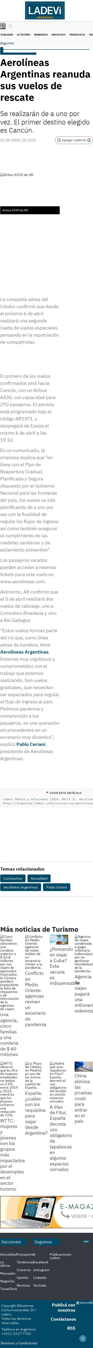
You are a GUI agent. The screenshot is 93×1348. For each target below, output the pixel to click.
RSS (71, 1328)
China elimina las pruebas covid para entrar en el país (83, 1098)
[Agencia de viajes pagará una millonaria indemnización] (84, 954)
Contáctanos (63, 1319)
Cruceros (24, 1270)
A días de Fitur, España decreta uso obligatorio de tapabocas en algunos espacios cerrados (61, 1138)
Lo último (23, 34)
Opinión (23, 1277)
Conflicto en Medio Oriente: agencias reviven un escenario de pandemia (35, 998)
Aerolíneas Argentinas (24, 652)
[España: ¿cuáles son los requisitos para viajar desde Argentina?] (34, 1075)
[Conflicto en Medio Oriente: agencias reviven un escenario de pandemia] (34, 952)
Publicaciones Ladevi (60, 1256)
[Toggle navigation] (9, 26)
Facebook (40, 1262)
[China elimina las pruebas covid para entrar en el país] (84, 1067)
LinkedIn (40, 1277)
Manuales (41, 34)
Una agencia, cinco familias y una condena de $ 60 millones (9, 1034)
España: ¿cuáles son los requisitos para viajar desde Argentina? (36, 1113)
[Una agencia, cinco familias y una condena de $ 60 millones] (9, 973)
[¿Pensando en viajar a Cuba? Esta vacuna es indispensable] (59, 940)
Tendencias (25, 1262)
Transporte (25, 1254)
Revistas (23, 1285)
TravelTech (77, 34)
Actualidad (39, 878)
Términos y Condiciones (18, 1343)
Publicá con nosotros (63, 1307)
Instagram (41, 1270)
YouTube (39, 1285)
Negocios (58, 34)
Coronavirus (12, 878)
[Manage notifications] (82, 1338)
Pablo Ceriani (30, 744)
